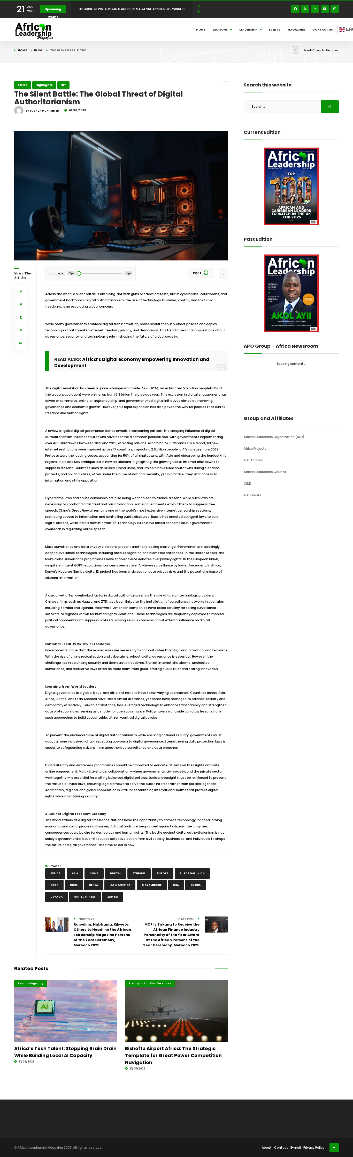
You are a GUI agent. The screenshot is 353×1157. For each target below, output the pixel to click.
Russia (195, 885)
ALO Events (252, 495)
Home (200, 29)
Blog (38, 50)
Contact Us (323, 29)
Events (274, 29)
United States (85, 897)
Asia (75, 873)
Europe (162, 873)
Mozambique (152, 885)
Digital (115, 873)
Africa (23, 85)
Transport (136, 983)
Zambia (112, 897)
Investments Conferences (149, 983)
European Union (192, 873)
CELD (247, 483)
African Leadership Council (265, 472)
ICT (63, 85)
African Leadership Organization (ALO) (274, 437)
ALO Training (253, 460)
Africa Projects (255, 448)
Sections (220, 29)
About (267, 1147)
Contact (281, 1147)
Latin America (120, 885)
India (74, 885)
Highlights (44, 85)
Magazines (296, 29)
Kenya (93, 885)
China (94, 873)
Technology (27, 983)
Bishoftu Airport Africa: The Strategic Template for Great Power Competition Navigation (173, 1055)
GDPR (54, 885)
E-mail (295, 1147)
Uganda (56, 897)
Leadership (248, 29)
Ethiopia (139, 873)
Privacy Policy (313, 1147)
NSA (176, 885)
